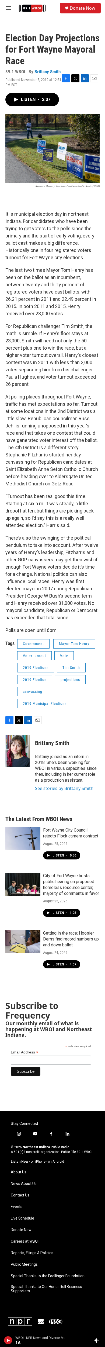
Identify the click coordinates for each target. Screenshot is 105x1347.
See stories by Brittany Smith (64, 788)
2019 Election (35, 680)
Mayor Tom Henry (74, 644)
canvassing (32, 691)
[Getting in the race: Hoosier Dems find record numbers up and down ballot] (22, 941)
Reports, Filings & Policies (32, 1253)
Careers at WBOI (24, 1241)
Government (33, 644)
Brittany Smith (47, 71)
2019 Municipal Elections (44, 703)
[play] (8, 1340)
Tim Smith (71, 667)
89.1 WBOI (84, 1152)
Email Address (24, 1052)
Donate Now (82, 8)
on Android (56, 1161)
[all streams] (98, 1340)
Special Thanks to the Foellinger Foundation (48, 1276)
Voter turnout (34, 656)
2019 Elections (35, 667)
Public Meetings (24, 1264)
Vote (64, 656)
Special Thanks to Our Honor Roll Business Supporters (46, 1289)
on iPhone (38, 1161)
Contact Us (20, 1195)
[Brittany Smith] (17, 751)
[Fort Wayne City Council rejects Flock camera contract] (22, 838)
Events (16, 1207)
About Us (18, 1172)
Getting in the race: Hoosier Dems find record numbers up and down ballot (71, 939)
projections (70, 680)
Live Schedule (22, 1218)
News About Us (24, 1184)
